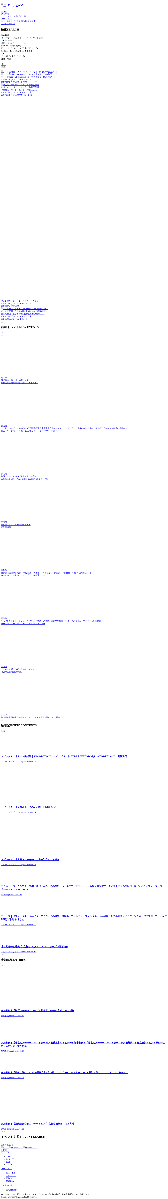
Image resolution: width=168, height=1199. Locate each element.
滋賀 (13, 56)
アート (4, 16)
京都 (6, 56)
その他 (23, 16)
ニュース (8, 51)
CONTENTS (6, 19)
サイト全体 (38, 38)
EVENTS (5, 14)
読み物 (24, 21)
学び (18, 16)
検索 (3, 67)
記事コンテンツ (22, 38)
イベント (8, 38)
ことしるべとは (8, 24)
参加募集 (31, 21)
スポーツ (11, 16)
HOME (4, 12)
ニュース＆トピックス (11, 21)
